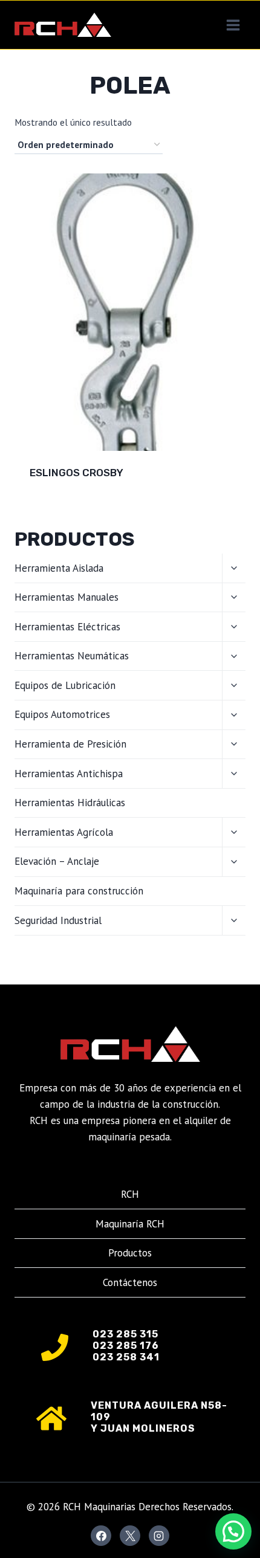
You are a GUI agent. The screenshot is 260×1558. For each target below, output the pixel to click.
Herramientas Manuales (67, 597)
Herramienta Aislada (59, 568)
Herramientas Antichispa (69, 773)
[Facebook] (101, 1535)
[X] (130, 1535)
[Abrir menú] (232, 25)
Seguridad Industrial (58, 920)
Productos (130, 1252)
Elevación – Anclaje (57, 861)
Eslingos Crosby (76, 473)
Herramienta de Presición (70, 744)
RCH (130, 1194)
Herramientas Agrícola (64, 832)
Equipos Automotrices (62, 714)
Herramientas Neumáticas (72, 655)
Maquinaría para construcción (79, 890)
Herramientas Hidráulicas (70, 802)
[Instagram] (159, 1535)
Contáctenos (130, 1282)
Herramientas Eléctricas (67, 626)
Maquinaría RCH (130, 1223)
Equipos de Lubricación (65, 685)
